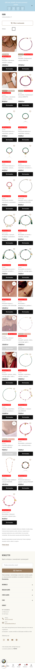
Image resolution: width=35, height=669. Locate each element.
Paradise (4, 58)
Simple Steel (21, 198)
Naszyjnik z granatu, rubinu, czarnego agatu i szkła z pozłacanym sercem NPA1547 (9, 376)
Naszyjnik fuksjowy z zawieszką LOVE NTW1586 (9, 304)
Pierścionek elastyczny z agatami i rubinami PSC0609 (25, 480)
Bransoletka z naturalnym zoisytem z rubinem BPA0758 (8, 98)
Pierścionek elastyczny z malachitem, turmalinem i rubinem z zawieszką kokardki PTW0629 (24, 167)
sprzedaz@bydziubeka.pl (10, 623)
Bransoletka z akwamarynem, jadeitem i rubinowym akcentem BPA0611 (24, 305)
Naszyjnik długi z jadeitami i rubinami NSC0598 (9, 480)
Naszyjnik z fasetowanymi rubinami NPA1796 (25, 59)
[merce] (15, 648)
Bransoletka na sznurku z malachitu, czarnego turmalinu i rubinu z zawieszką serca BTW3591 (25, 236)
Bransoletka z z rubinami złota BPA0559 (24, 410)
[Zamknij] (32, 6)
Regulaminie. (5, 579)
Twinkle (3, 129)
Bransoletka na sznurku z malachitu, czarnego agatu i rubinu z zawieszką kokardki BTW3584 (25, 270)
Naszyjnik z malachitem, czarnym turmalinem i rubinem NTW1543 (8, 410)
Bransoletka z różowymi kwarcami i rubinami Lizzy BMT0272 (8, 515)
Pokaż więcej (5, 544)
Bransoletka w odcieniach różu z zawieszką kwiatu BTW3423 (25, 444)
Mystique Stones (6, 512)
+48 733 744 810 (9, 619)
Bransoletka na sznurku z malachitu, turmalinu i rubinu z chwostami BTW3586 (8, 270)
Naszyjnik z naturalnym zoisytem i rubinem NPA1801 (8, 62)
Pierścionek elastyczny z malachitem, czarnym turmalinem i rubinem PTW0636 (8, 132)
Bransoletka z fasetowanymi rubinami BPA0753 (25, 96)
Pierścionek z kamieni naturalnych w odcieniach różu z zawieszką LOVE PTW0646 (8, 201)
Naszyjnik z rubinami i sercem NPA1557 (7, 339)
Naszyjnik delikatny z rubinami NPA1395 (7, 446)
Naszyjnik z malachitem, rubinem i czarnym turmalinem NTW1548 (24, 376)
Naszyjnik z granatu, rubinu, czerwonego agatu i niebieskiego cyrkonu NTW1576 (25, 341)
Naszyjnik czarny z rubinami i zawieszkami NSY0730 (25, 201)
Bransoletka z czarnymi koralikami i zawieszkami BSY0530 (8, 236)
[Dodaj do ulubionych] (14, 38)
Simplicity (4, 478)
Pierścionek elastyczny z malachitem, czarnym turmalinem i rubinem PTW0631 (8, 167)
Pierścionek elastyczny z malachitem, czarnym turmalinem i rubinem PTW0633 (24, 132)
